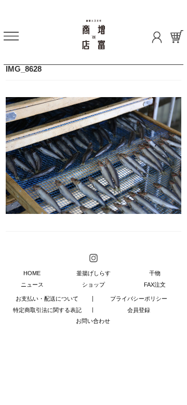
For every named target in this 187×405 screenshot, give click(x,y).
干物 (155, 273)
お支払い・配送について (47, 298)
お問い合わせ (93, 321)
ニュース (32, 284)
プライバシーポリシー (138, 298)
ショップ (93, 284)
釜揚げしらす (93, 273)
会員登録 (138, 310)
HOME (32, 273)
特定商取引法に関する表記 (47, 310)
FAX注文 (155, 284)
